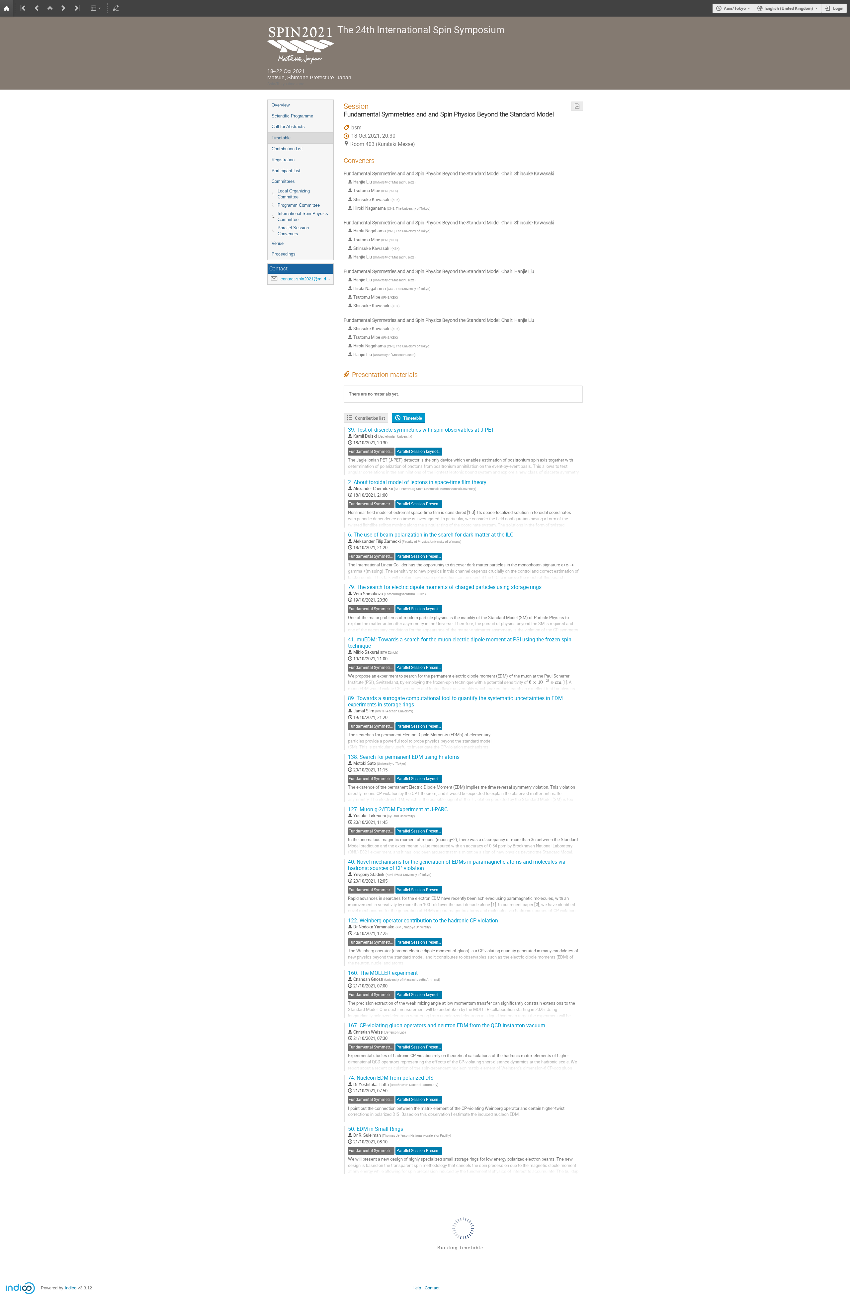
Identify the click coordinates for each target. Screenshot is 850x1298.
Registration (283, 159)
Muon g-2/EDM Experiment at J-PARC (398, 809)
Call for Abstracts (288, 126)
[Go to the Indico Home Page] (6, 8)
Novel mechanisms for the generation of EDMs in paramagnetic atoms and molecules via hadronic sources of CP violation (456, 865)
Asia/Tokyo (735, 8)
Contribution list (370, 418)
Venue (278, 243)
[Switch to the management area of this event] (116, 8)
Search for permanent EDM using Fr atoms (404, 757)
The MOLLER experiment (383, 973)
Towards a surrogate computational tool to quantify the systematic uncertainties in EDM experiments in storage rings (455, 701)
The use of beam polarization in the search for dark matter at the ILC (430, 534)
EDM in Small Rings (375, 1128)
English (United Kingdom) (789, 8)
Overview (281, 105)
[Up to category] (50, 8)
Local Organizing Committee (294, 194)
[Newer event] (63, 8)
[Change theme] (96, 8)
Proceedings (284, 254)
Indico (70, 1288)
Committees (283, 181)
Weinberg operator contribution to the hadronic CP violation (423, 920)
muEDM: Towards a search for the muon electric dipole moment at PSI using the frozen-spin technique (459, 642)
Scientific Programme (292, 115)
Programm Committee (299, 205)
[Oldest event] (23, 8)
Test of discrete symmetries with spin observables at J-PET (421, 429)
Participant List (286, 170)
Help (416, 1288)
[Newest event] (76, 8)
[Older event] (36, 8)
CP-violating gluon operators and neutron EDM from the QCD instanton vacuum (446, 1025)
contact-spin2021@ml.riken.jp (309, 279)
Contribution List (287, 148)
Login (838, 8)
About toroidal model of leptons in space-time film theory (417, 482)
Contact (432, 1288)
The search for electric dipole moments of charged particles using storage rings (445, 587)
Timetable (281, 137)
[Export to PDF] (577, 106)
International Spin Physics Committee (303, 216)
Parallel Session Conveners (293, 231)
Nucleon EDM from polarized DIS (391, 1077)
